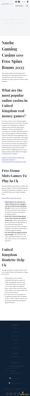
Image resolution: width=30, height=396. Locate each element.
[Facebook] (16, 2)
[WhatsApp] (27, 2)
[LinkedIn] (19, 394)
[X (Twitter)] (15, 394)
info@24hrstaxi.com (17, 373)
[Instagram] (19, 2)
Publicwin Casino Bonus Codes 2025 (13, 158)
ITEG (25, 389)
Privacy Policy (15, 357)
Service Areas (15, 336)
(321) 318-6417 (15, 368)
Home (15, 328)
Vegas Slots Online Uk (8, 160)
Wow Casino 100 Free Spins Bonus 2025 (14, 162)
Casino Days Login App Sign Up (11, 198)
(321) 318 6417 (19, 6)
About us (15, 332)
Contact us (15, 347)
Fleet (15, 343)
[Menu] (27, 6)
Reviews (15, 340)
